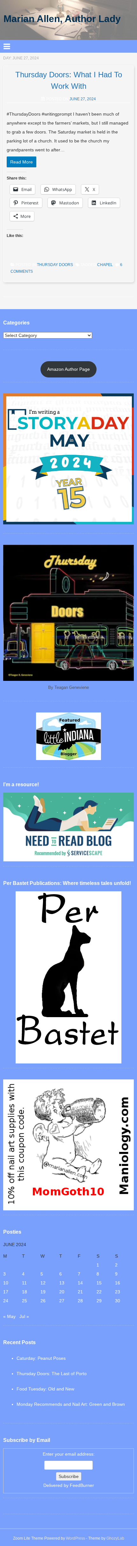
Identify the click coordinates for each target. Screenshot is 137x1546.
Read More (21, 161)
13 (61, 1282)
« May (9, 1316)
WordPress (75, 1538)
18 (24, 1291)
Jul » (24, 1316)
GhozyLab (115, 1538)
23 (117, 1291)
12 (43, 1282)
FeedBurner (82, 1485)
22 (99, 1291)
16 (117, 1282)
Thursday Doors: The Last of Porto (52, 1373)
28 (80, 1300)
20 (61, 1291)
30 (117, 1300)
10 (5, 1282)
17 (5, 1291)
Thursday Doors (55, 265)
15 (99, 1282)
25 (24, 1300)
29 (99, 1300)
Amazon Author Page (68, 369)
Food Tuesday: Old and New (45, 1388)
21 (80, 1291)
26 (43, 1300)
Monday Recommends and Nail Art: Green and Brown (71, 1404)
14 (80, 1282)
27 (61, 1300)
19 (43, 1291)
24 (5, 1300)
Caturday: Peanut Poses (41, 1358)
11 (24, 1282)
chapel (105, 265)
